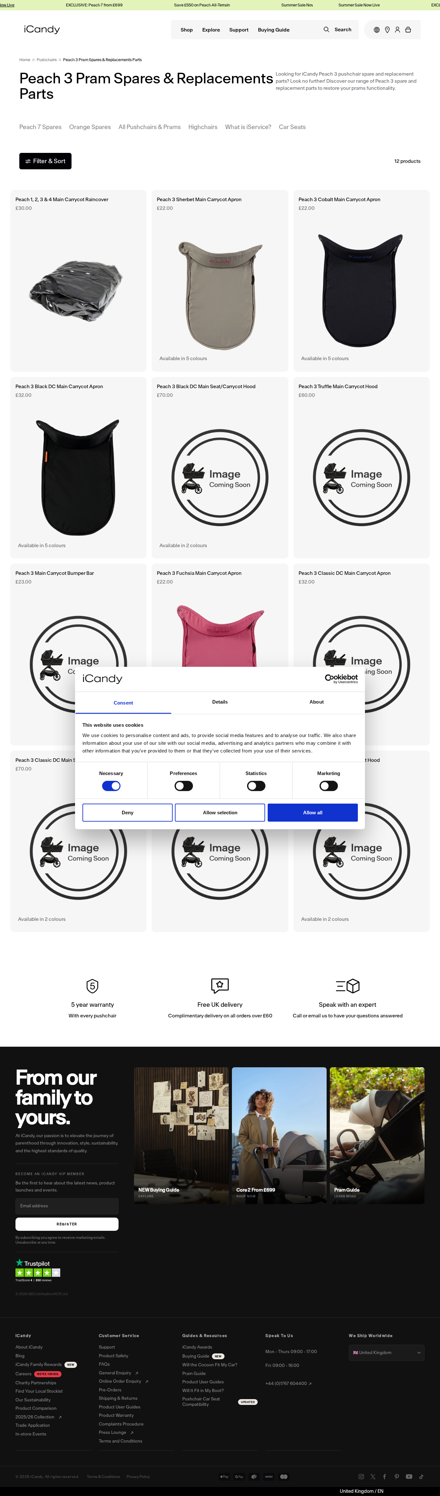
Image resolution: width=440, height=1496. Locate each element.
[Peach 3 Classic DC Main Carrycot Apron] (361, 654)
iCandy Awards (197, 1347)
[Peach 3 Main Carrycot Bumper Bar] (78, 654)
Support (239, 30)
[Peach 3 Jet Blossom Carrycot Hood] (361, 841)
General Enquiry (115, 1373)
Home (24, 59)
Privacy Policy (138, 1476)
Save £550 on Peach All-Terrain (171, 5)
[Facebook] (384, 1476)
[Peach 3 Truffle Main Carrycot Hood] (361, 467)
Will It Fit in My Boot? (203, 1390)
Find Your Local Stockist (39, 1391)
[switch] (184, 786)
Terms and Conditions (120, 1441)
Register (67, 1224)
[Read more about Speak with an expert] (347, 999)
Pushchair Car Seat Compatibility (218, 1402)
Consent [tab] (123, 703)
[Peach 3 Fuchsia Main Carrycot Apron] (220, 654)
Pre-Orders (110, 1390)
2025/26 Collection (34, 1417)
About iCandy (29, 1347)
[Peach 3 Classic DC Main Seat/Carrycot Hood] (78, 841)
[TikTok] (421, 1476)
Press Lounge (112, 1432)
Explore (211, 30)
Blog (19, 1356)
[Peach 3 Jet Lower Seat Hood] (220, 841)
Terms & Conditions (103, 1476)
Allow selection (220, 812)
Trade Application (32, 1425)
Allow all (312, 812)
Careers (37, 1374)
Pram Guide (194, 1373)
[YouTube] (409, 1476)
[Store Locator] (387, 29)
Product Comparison (36, 1408)
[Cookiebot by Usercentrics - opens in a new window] (329, 679)
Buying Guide (274, 30)
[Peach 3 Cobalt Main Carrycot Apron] (361, 280)
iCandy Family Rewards (44, 1364)
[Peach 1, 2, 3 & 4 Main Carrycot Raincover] (78, 280)
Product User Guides (119, 1407)
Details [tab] (220, 702)
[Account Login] (397, 30)
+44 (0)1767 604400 (286, 1383)
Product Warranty (116, 1415)
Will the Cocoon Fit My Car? (209, 1365)
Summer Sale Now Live (271, 5)
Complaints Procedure (121, 1424)
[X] (373, 1476)
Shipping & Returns (118, 1398)
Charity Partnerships (35, 1383)
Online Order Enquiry (120, 1381)
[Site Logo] (42, 29)
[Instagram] (361, 1476)
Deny (127, 812)
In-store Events (30, 1434)
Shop (187, 30)
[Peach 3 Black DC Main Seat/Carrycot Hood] (220, 467)
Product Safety (113, 1356)
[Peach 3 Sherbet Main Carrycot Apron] (220, 280)
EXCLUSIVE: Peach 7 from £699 (63, 5)
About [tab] (317, 702)
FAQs (104, 1364)
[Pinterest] (397, 1476)
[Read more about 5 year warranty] (92, 999)
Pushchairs (47, 59)
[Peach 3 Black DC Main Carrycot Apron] (78, 467)
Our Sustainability (33, 1400)
